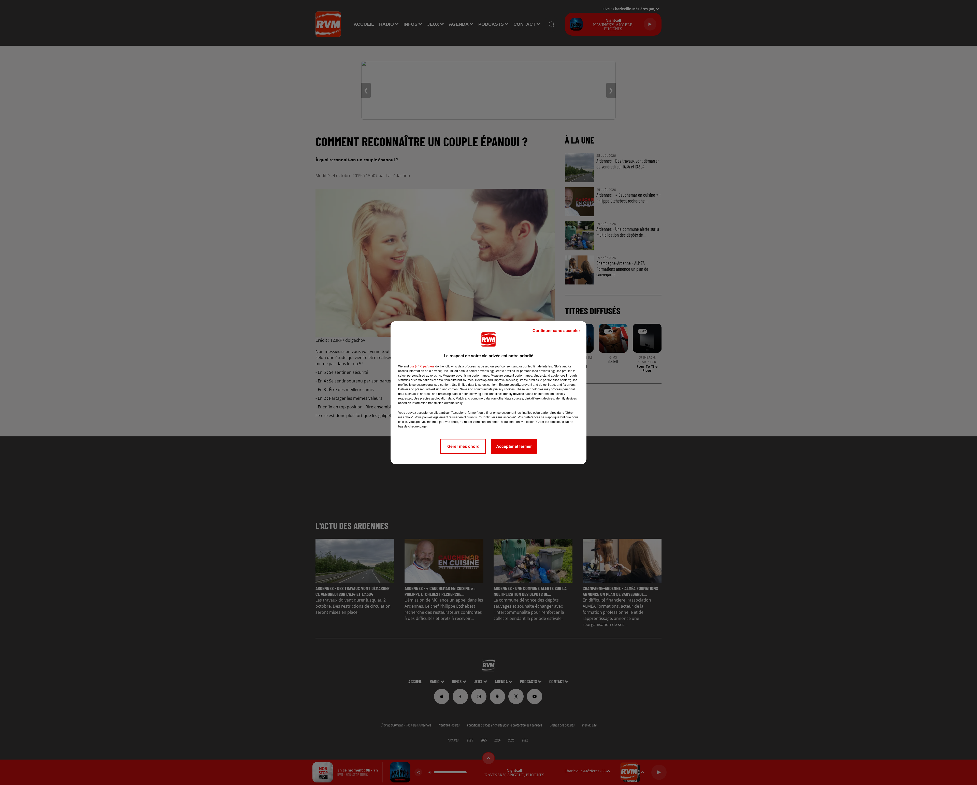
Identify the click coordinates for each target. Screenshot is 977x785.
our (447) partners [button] (422, 366)
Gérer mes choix (463, 446)
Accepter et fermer (514, 446)
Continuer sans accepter (556, 330)
